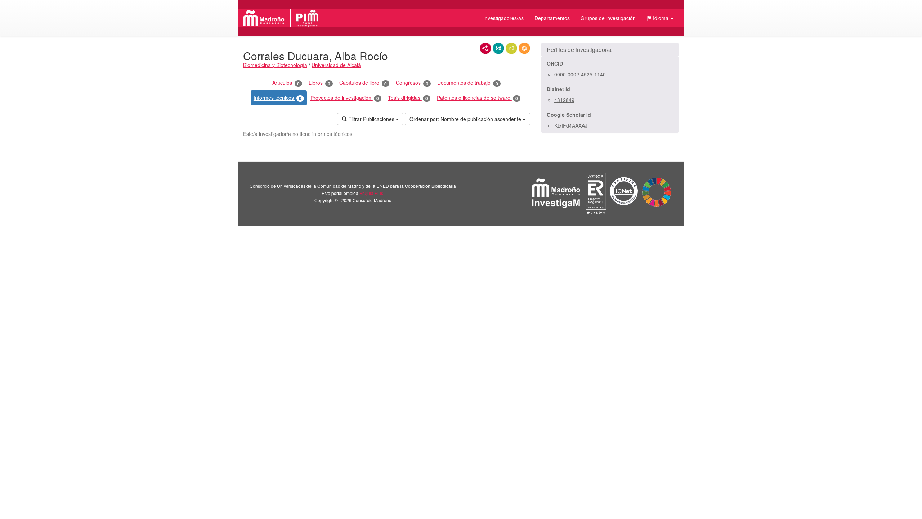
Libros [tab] (319, 82)
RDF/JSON (524, 48)
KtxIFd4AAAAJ (570, 125)
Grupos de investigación (608, 18)
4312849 (564, 99)
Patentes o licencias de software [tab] (477, 98)
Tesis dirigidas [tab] (408, 98)
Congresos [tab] (412, 82)
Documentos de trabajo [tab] (467, 82)
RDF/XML (485, 48)
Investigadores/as (503, 18)
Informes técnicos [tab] (277, 98)
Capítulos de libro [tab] (363, 82)
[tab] (610, 50)
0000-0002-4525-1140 (580, 74)
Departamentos (552, 18)
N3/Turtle (511, 48)
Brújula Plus (371, 193)
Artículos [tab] (286, 82)
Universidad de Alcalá (336, 64)
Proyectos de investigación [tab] (344, 98)
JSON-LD (498, 48)
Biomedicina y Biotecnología (275, 64)
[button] (660, 18)
